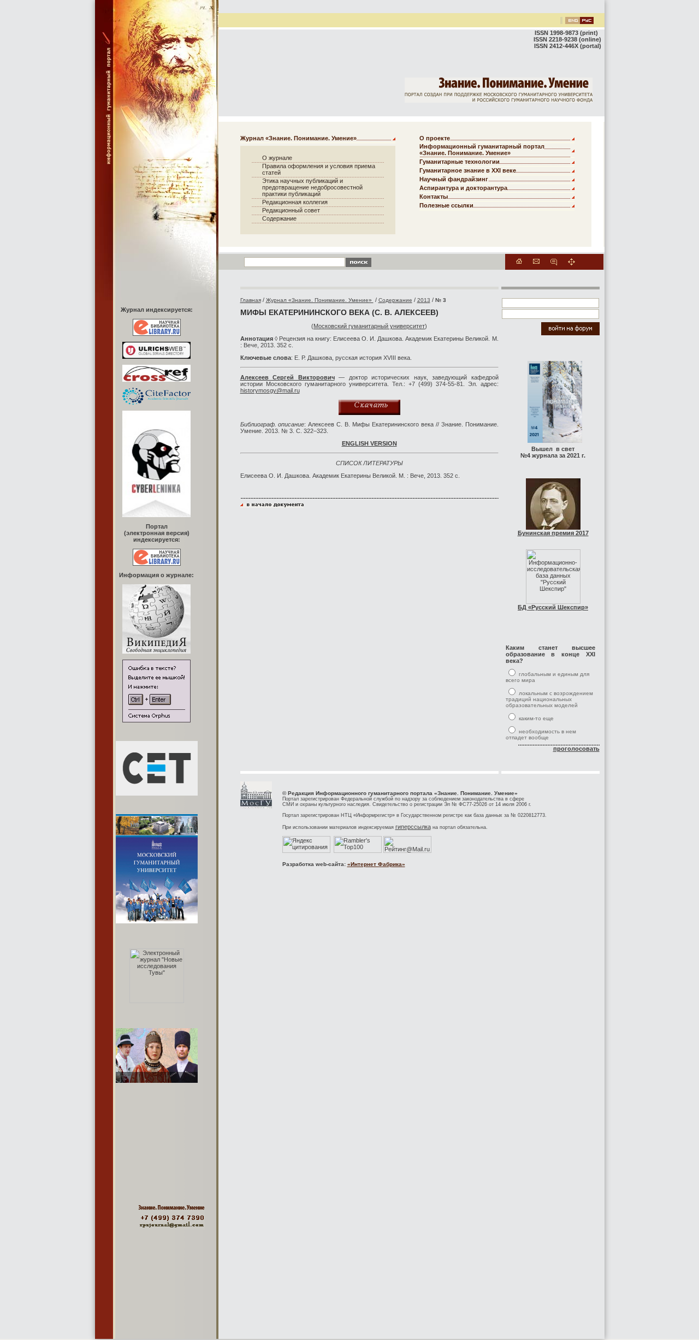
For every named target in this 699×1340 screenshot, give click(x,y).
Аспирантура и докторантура (463, 188)
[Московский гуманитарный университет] (256, 806)
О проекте (434, 138)
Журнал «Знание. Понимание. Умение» (298, 138)
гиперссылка (413, 826)
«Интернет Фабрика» (376, 864)
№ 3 (440, 300)
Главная (250, 300)
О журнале (277, 158)
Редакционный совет (291, 210)
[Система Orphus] (156, 720)
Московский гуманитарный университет (369, 326)
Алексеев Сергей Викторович (287, 377)
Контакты (433, 196)
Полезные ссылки (446, 205)
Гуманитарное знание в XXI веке (467, 170)
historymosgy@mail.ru (270, 390)
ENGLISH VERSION (369, 443)
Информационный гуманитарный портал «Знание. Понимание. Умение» (481, 149)
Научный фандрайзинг (453, 179)
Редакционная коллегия (295, 202)
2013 (423, 300)
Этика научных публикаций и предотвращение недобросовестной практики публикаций (312, 187)
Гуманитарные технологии (459, 161)
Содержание (279, 218)
